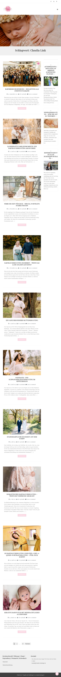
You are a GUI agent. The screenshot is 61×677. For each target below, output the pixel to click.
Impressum (5, 661)
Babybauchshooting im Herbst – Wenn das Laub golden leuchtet (21, 264)
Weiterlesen (22, 108)
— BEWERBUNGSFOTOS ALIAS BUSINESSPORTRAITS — (51, 154)
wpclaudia (23, 94)
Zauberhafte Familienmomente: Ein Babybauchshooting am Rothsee (22, 147)
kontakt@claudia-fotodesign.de (39, 663)
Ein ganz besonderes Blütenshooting (22, 320)
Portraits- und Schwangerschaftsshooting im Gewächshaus (22, 379)
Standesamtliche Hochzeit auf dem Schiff (22, 438)
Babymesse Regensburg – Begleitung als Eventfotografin (22, 90)
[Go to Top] (57, 674)
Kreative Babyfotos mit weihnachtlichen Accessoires (22, 613)
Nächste (27, 644)
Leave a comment (33, 94)
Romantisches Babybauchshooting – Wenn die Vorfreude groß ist (22, 495)
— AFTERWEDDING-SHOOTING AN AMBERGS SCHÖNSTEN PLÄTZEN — (50, 69)
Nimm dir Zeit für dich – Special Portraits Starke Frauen (22, 205)
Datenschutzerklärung (7, 665)
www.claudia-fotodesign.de (39, 675)
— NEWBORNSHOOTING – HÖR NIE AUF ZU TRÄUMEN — (51, 113)
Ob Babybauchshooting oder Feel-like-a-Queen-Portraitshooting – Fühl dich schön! (22, 555)
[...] (53, 102)
